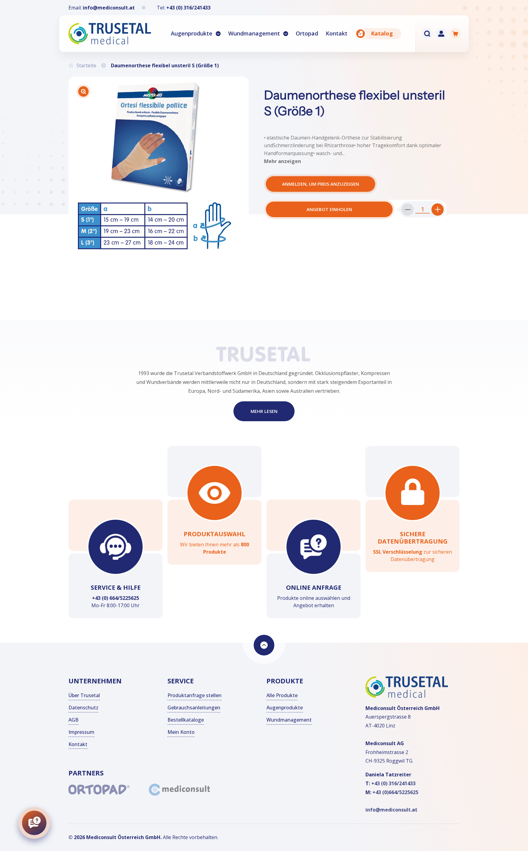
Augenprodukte (191, 33)
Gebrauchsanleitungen (193, 707)
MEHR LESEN (264, 411)
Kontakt (77, 744)
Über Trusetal (84, 695)
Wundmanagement (254, 33)
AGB (73, 719)
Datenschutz (83, 707)
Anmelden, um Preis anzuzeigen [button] (320, 184)
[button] (196, 33)
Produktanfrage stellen (194, 695)
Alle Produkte (282, 695)
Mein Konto (181, 732)
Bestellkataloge (185, 719)
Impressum (81, 732)
